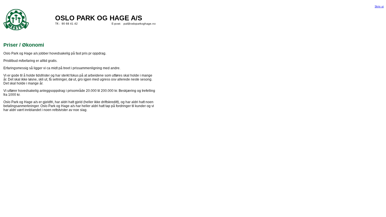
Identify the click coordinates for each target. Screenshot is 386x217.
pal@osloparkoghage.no (139, 23)
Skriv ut (379, 6)
